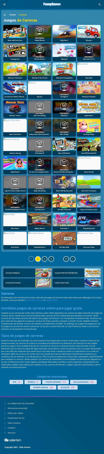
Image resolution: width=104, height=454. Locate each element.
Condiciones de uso (16, 418)
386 (51, 387)
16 (19, 382)
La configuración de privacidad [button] (21, 403)
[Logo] (52, 4)
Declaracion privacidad (17, 408)
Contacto (11, 428)
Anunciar (11, 433)
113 (64, 382)
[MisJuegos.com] (4, 14)
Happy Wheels (51, 300)
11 (66, 259)
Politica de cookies (15, 413)
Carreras (23, 14)
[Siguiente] (73, 259)
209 (72, 387)
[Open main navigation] (4, 4)
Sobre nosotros (14, 423)
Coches (13, 14)
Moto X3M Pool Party (34, 300)
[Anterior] (31, 259)
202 (92, 382)
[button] (99, 4)
